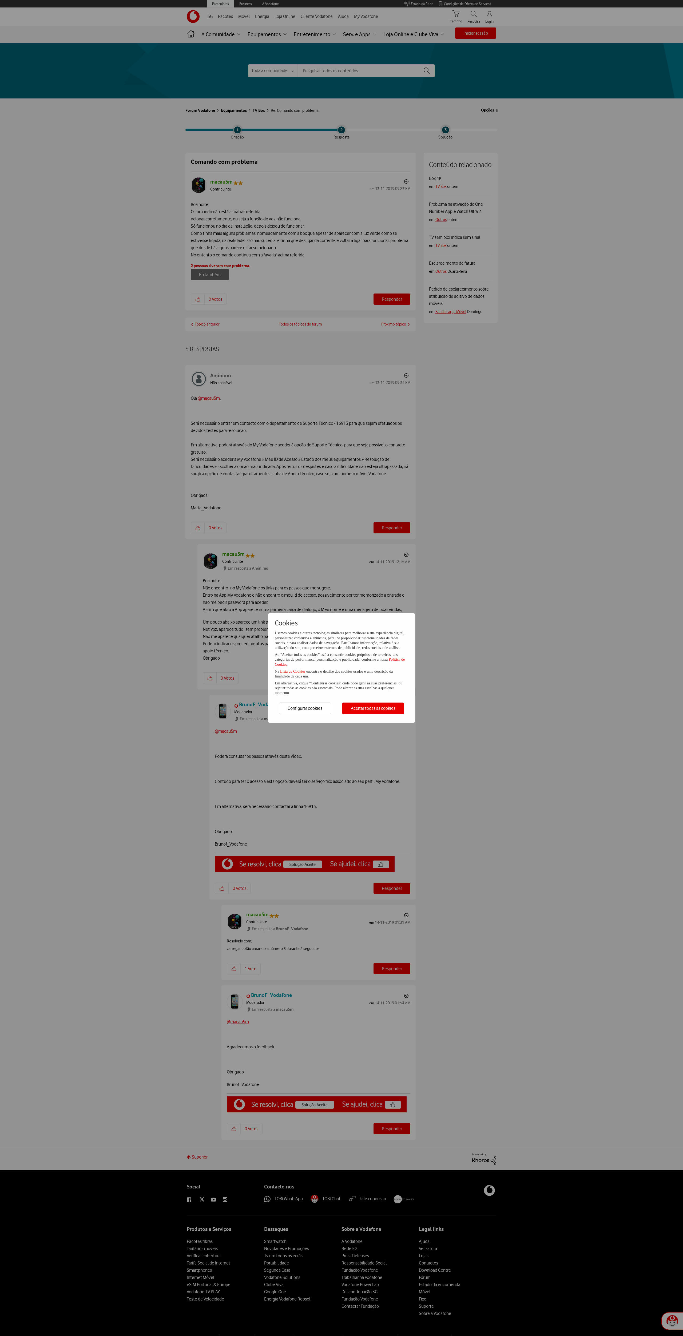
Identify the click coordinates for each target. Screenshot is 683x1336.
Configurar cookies (305, 708)
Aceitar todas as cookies (373, 708)
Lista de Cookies (293, 671)
